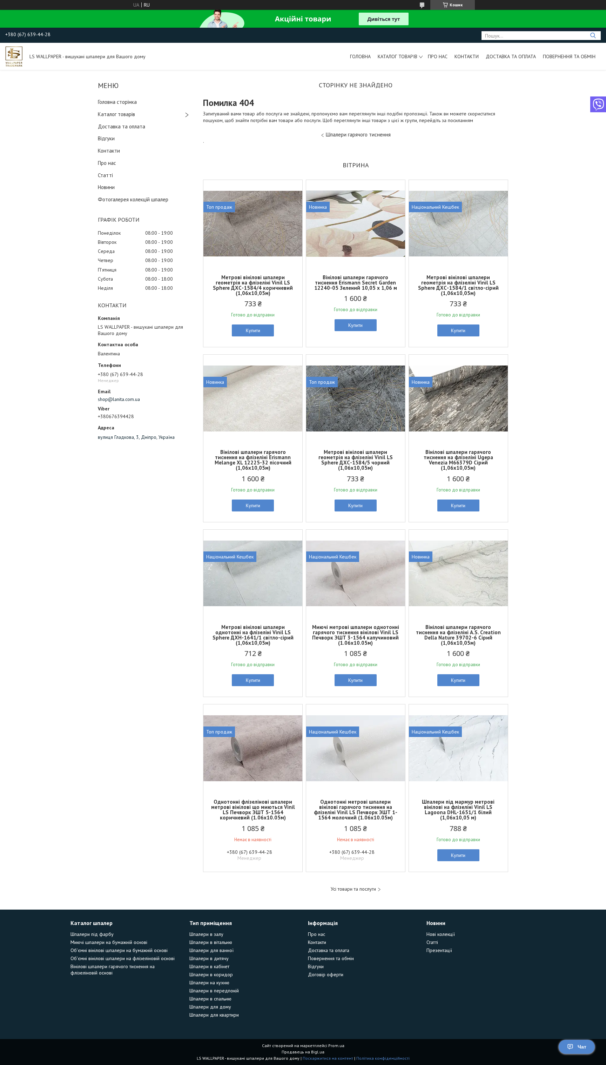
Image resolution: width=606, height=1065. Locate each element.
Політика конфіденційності (383, 1058)
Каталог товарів (397, 56)
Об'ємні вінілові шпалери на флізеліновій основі (122, 958)
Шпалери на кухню (209, 982)
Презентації (439, 950)
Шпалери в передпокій (214, 990)
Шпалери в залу (206, 934)
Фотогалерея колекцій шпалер (133, 199)
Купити (253, 330)
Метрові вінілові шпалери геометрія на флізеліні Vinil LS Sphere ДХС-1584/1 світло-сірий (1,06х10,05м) (458, 285)
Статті (105, 175)
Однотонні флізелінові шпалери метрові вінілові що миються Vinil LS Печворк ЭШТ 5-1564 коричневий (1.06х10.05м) (253, 809)
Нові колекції (440, 934)
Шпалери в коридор (211, 974)
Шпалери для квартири (214, 1015)
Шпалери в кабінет (209, 966)
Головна (360, 56)
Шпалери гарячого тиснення (358, 134)
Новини (106, 187)
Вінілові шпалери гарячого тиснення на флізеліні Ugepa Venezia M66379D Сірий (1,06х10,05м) (458, 459)
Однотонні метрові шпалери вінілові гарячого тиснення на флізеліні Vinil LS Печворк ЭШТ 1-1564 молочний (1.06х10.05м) (355, 809)
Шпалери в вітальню (210, 942)
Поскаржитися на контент (328, 1058)
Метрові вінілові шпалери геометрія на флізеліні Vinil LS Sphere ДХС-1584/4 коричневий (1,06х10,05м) (253, 285)
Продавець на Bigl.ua (303, 1051)
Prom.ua (336, 1045)
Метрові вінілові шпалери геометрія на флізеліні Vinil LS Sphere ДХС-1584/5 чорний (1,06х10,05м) (355, 459)
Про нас (437, 56)
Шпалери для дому (210, 1007)
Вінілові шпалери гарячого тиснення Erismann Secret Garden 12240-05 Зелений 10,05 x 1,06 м (355, 282)
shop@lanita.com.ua (119, 399)
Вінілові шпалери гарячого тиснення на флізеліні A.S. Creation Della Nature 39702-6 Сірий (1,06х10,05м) (458, 634)
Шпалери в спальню (210, 999)
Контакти (466, 56)
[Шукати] (593, 35)
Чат (582, 1047)
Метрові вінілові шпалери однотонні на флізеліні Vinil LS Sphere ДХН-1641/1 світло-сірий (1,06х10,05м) (253, 634)
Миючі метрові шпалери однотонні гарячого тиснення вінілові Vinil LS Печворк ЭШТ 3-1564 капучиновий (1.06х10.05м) (355, 634)
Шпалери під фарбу (92, 934)
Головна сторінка (117, 102)
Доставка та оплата (511, 56)
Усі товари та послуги (353, 889)
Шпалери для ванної (211, 950)
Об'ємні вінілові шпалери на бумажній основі (119, 950)
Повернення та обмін (569, 56)
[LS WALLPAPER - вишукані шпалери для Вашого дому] (14, 56)
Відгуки (106, 138)
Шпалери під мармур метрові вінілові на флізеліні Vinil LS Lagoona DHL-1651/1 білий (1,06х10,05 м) (458, 809)
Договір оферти (325, 974)
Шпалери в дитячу (209, 958)
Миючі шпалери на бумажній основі (108, 942)
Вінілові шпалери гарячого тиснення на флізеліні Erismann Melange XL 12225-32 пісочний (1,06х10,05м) (253, 459)
